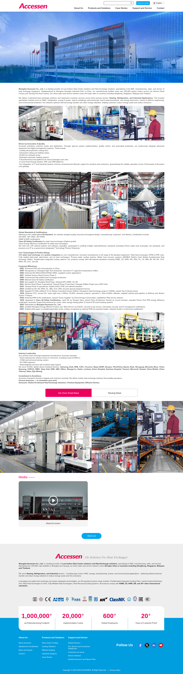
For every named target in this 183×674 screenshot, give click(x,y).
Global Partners (74, 643)
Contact (160, 8)
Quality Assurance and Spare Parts (82, 659)
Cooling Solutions (49, 646)
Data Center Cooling (50, 643)
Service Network (74, 656)
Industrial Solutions (49, 654)
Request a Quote (143, 3)
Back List (92, 536)
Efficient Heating (48, 650)
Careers (22, 654)
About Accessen (25, 643)
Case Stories (121, 8)
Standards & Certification (28, 646)
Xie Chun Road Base (68, 393)
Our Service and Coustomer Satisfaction (79, 647)
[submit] (131, 3)
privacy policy (115, 670)
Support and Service (142, 8)
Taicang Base (114, 393)
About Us (78, 8)
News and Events (25, 650)
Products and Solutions (99, 8)
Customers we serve (76, 652)
